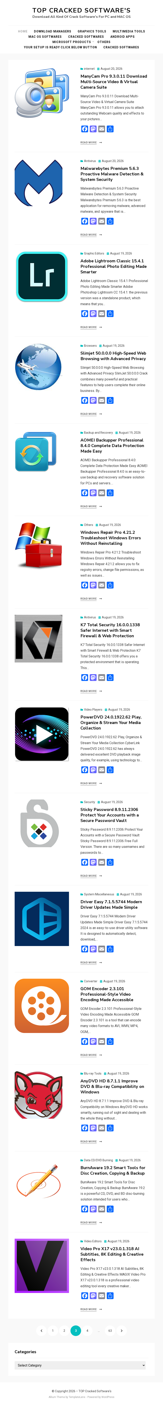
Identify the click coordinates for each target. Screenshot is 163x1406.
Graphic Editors (94, 253)
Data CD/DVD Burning (98, 1160)
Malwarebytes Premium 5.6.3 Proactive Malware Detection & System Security (111, 174)
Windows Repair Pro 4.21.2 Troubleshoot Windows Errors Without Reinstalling (110, 538)
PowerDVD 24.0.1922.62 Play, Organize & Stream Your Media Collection (111, 722)
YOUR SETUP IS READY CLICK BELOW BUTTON (60, 47)
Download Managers (52, 31)
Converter (90, 981)
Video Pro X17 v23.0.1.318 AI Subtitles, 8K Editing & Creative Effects (111, 1254)
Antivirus (90, 161)
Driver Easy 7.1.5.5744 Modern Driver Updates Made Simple (111, 904)
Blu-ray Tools (92, 1073)
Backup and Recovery (98, 432)
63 (111, 1331)
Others (104, 42)
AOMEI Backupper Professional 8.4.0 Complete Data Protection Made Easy (112, 445)
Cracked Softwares (86, 36)
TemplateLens (77, 1397)
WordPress (107, 1397)
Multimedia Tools (129, 31)
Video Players (93, 709)
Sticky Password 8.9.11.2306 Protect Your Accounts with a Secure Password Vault (109, 815)
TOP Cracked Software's (81, 10)
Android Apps (122, 36)
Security (89, 802)
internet (89, 68)
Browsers (90, 345)
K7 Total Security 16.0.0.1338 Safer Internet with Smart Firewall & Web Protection (110, 630)
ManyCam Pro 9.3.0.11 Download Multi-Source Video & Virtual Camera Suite (113, 81)
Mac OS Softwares (45, 36)
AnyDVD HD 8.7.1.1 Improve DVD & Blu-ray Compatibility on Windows (112, 1086)
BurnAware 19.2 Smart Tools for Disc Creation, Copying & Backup (112, 1170)
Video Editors (93, 1241)
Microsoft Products (71, 42)
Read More (88, 142)
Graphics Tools (92, 31)
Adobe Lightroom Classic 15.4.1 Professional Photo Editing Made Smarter (113, 266)
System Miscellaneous (99, 894)
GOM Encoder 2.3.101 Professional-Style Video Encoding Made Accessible (106, 994)
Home (23, 31)
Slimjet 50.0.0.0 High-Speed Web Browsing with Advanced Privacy (113, 356)
